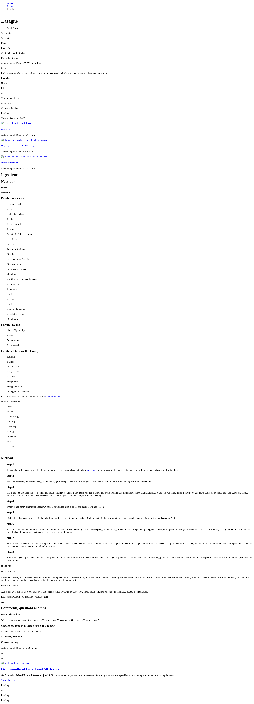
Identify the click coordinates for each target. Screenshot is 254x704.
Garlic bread (5, 129)
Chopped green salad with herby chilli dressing (17, 146)
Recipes (10, 6)
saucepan (91, 470)
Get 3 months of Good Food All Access (30, 669)
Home (10, 3)
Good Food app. (52, 396)
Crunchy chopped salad (9, 162)
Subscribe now (8, 680)
